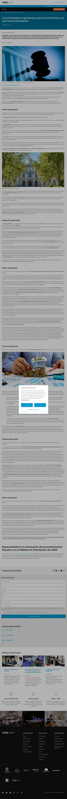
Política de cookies (25, 400)
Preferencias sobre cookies (33, 409)
